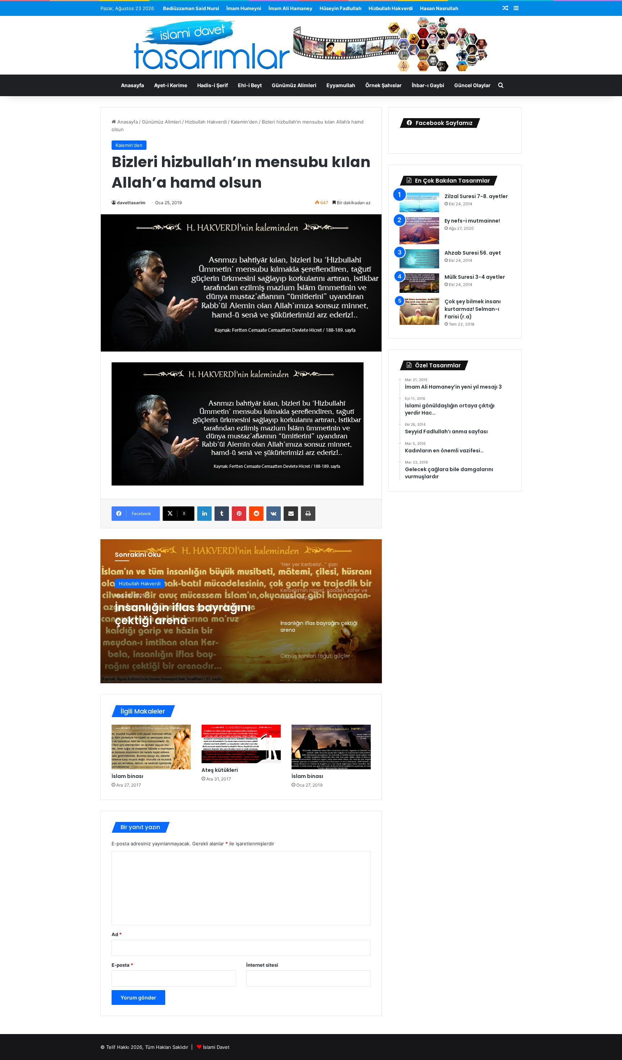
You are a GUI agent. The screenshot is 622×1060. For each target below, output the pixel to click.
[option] (241, 611)
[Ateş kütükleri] (241, 744)
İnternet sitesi (262, 965)
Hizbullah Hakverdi (391, 8)
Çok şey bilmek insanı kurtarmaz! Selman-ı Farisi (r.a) (473, 309)
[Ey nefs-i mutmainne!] (419, 230)
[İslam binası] (151, 747)
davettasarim (131, 202)
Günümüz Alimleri (294, 85)
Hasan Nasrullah (439, 8)
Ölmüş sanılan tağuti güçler (172, 615)
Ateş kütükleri (220, 770)
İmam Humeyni (243, 8)
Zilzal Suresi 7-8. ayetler (476, 196)
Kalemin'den (244, 122)
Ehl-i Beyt (250, 85)
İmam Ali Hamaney (290, 8)
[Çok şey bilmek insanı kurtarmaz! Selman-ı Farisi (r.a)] (419, 311)
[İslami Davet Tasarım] (311, 46)
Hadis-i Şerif (212, 85)
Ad (117, 934)
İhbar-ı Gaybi (428, 85)
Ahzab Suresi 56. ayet (473, 252)
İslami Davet (216, 1047)
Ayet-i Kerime (170, 85)
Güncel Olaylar (472, 85)
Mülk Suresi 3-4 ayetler (475, 277)
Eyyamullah (340, 85)
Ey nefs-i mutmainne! (472, 220)
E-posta (122, 965)
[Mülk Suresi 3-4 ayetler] (419, 283)
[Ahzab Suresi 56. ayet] (419, 259)
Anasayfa (132, 85)
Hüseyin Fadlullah (340, 8)
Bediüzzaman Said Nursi (191, 8)
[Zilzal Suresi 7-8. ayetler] (419, 202)
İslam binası (127, 776)
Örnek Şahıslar (383, 85)
